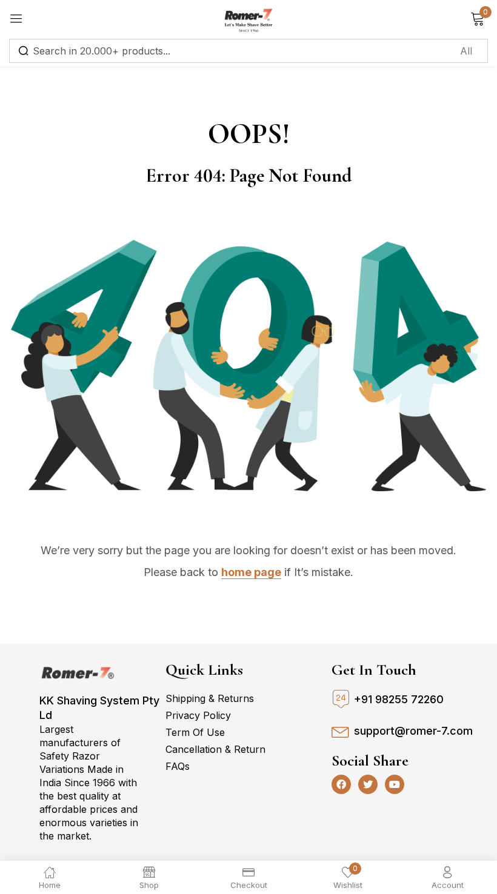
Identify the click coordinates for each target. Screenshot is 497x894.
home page (251, 572)
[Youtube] (394, 784)
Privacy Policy (198, 715)
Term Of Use (195, 732)
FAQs (177, 766)
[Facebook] (341, 784)
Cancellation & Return (215, 749)
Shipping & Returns (209, 698)
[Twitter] (368, 784)
